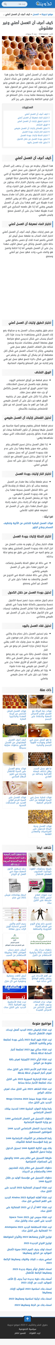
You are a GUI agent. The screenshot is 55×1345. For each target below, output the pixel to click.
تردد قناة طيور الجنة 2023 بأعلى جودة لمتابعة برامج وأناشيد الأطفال (27, 1041)
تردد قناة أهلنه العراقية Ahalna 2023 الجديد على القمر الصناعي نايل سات (28, 1199)
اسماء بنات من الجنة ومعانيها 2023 (33, 1305)
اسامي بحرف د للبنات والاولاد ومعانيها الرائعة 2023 (27, 1261)
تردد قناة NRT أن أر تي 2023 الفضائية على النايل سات (29, 1209)
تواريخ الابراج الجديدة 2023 (38, 1243)
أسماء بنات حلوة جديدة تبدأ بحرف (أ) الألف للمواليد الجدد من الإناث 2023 (29, 1281)
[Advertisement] (27, 288)
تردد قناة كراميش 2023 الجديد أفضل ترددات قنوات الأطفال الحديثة (29, 1032)
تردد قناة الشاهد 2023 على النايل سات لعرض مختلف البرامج (28, 1091)
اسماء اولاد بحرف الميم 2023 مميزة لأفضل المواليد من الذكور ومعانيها (29, 1251)
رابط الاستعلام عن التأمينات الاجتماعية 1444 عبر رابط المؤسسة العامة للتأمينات (29, 1140)
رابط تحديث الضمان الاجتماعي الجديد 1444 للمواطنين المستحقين (30, 1130)
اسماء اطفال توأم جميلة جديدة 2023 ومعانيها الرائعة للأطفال (32, 1271)
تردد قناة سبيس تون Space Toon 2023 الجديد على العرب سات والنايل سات (30, 1219)
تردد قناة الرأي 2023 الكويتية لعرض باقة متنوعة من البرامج (30, 1061)
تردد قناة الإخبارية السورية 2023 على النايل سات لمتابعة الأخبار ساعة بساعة (29, 1081)
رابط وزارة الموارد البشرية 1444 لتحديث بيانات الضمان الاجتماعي (28, 1110)
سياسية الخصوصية (27, 1329)
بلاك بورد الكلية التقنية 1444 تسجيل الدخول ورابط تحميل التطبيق (29, 1150)
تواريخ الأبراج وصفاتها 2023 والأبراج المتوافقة (27, 1237)
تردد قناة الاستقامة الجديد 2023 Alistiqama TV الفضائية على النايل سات (28, 1229)
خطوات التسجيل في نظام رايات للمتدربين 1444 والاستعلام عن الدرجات (30, 1170)
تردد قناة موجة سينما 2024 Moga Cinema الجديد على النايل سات (29, 1101)
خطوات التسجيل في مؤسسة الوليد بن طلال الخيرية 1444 (28, 1179)
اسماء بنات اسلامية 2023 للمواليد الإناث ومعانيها (31, 1291)
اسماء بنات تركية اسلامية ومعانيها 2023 (30, 1298)
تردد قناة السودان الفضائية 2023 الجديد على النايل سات (28, 1189)
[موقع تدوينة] (43, 4)
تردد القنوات (34, 1333)
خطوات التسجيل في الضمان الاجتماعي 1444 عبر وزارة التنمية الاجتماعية (28, 1120)
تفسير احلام (20, 1333)
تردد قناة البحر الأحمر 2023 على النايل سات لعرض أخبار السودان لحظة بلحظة (29, 1071)
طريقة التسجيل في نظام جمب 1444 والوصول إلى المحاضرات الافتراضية (28, 1160)
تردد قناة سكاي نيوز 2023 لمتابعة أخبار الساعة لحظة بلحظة (31, 1051)
